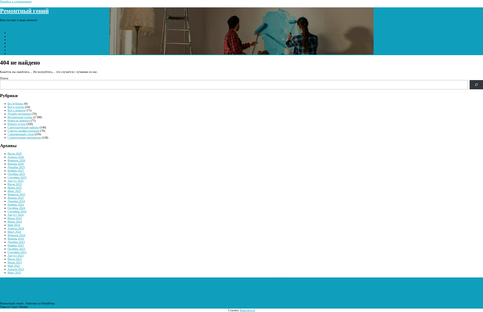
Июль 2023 (15, 259)
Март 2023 (14, 272)
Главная (13, 33)
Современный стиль (21, 43)
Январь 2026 (16, 163)
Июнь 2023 (15, 262)
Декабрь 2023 (16, 242)
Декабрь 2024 (16, 201)
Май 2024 (14, 225)
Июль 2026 (15, 153)
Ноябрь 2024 (16, 204)
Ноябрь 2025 (16, 170)
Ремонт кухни (17, 39)
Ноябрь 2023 (16, 245)
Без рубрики (15, 103)
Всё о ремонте (17, 110)
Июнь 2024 (15, 221)
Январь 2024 (16, 238)
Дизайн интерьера (19, 113)
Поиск (4, 78)
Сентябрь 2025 (17, 177)
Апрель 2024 (16, 228)
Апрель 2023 (16, 269)
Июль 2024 (15, 218)
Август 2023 (16, 255)
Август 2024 (16, 214)
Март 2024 (14, 231)
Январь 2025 (16, 197)
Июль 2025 (15, 184)
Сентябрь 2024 (17, 211)
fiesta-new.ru (247, 310)
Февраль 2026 (16, 160)
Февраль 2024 (16, 235)
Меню (4, 26)
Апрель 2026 (16, 157)
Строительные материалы (24, 50)
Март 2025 (14, 191)
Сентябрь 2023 (17, 252)
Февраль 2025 (16, 194)
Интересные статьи (20, 36)
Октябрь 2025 (16, 174)
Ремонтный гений (24, 10)
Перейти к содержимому (16, 1)
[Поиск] (476, 84)
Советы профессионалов (23, 130)
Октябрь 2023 (16, 248)
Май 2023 (14, 265)
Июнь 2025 (15, 187)
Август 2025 (16, 180)
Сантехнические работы (23, 46)
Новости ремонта (19, 53)
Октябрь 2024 (16, 208)
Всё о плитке (16, 107)
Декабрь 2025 (16, 167)
